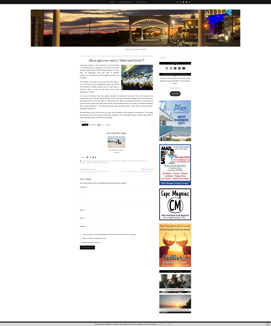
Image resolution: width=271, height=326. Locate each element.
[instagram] (171, 68)
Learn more (161, 324)
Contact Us (141, 2)
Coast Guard (133, 161)
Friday (82, 163)
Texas (88, 163)
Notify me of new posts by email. (91, 242)
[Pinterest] (183, 2)
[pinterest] (179, 68)
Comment (83, 187)
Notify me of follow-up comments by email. (94, 238)
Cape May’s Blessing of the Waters (94, 171)
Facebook (143, 161)
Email (82, 218)
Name (82, 210)
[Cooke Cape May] (135, 28)
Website (82, 226)
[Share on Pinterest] (93, 158)
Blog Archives (125, 2)
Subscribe (175, 94)
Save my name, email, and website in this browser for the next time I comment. (109, 234)
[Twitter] (177, 2)
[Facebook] (186, 2)
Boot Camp (86, 161)
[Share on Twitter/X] (90, 158)
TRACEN (94, 163)
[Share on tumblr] (96, 158)
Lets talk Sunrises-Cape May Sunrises (137, 171)
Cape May (105, 161)
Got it (169, 324)
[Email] (183, 68)
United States (104, 163)
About (112, 2)
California (96, 161)
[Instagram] (180, 2)
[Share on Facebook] (87, 158)
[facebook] (175, 68)
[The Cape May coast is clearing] (116, 142)
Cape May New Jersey (118, 161)
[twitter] (166, 68)
